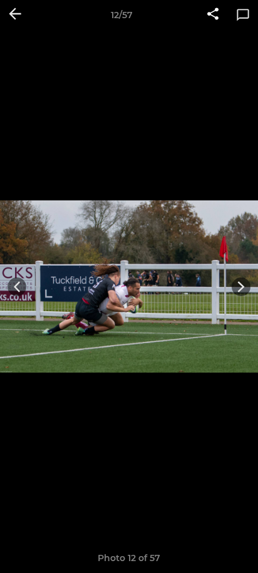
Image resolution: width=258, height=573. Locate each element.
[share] (212, 15)
